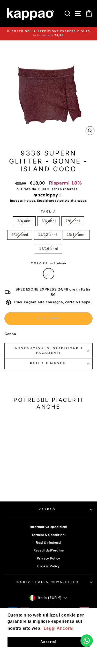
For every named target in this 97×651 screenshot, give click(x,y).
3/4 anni (24, 220)
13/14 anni (76, 234)
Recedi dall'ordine (48, 550)
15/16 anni (48, 248)
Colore (48, 263)
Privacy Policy (48, 558)
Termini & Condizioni (49, 535)
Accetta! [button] (48, 642)
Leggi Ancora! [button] (59, 628)
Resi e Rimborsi (48, 363)
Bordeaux (48, 273)
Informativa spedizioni (48, 527)
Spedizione (45, 201)
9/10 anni (19, 234)
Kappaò (47, 509)
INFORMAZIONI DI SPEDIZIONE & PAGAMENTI (48, 350)
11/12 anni (47, 234)
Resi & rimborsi (48, 542)
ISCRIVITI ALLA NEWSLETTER (47, 582)
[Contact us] (86, 640)
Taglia (48, 212)
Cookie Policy (48, 566)
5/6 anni (48, 220)
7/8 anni (72, 220)
